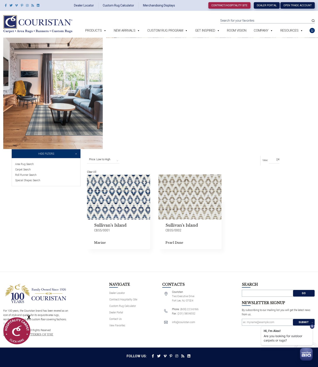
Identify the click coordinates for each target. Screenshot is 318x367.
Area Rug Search (24, 164)
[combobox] (103, 159)
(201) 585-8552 (186, 313)
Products (93, 30)
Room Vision (236, 30)
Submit (304, 322)
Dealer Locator (84, 5)
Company (261, 30)
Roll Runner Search (26, 174)
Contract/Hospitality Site (229, 5)
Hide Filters (46, 153)
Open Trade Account (297, 5)
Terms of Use (41, 334)
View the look (161, 179)
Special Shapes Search (27, 180)
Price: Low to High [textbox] (99, 159)
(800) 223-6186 (189, 309)
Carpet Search (23, 169)
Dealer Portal (267, 5)
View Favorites (117, 325)
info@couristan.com (183, 322)
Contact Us (115, 319)
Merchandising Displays (159, 5)
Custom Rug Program (165, 30)
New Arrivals (124, 30)
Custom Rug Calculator (118, 5)
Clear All (91, 171)
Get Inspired (205, 30)
